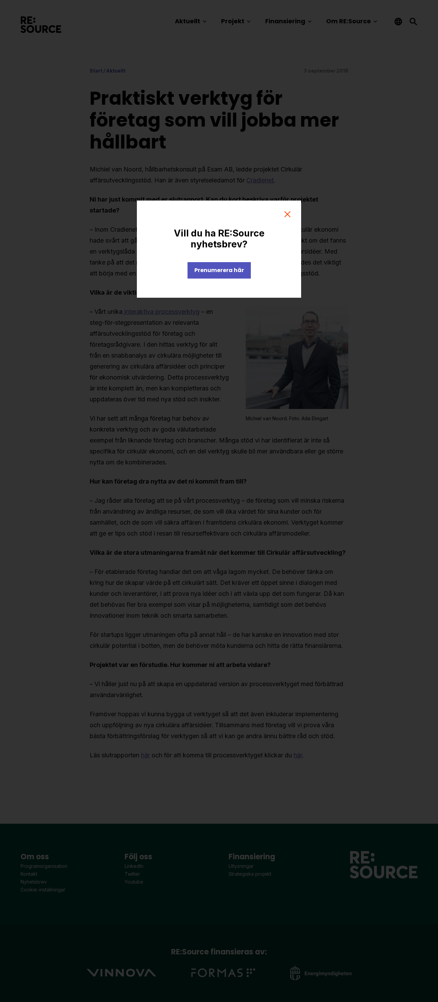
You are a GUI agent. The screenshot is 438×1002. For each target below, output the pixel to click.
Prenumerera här (219, 270)
